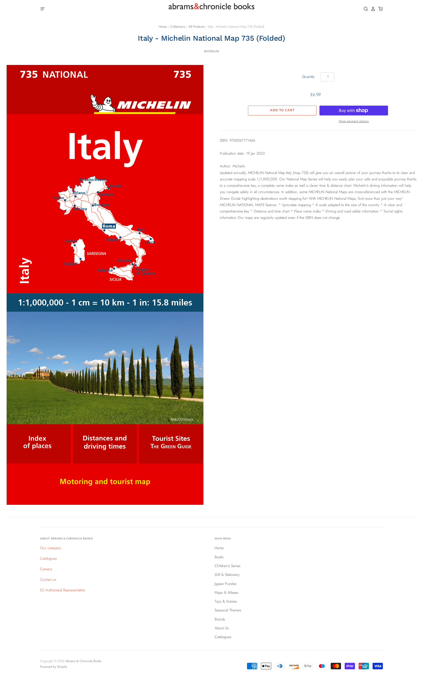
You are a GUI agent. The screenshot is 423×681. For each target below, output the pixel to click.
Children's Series (227, 566)
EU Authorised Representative (62, 590)
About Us (222, 628)
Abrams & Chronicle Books (83, 661)
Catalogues (48, 558)
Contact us (48, 579)
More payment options (354, 121)
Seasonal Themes (228, 610)
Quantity (308, 76)
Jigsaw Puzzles (225, 583)
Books (219, 557)
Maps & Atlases (226, 592)
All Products (196, 26)
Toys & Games (226, 601)
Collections (177, 26)
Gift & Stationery (227, 574)
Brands (220, 619)
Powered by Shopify (53, 666)
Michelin (211, 51)
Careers (46, 569)
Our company (50, 548)
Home (163, 26)
